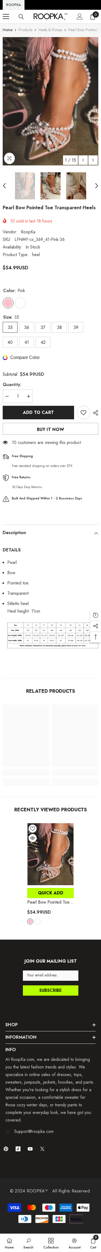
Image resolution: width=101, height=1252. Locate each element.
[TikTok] (18, 1149)
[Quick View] (33, 838)
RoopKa (28, 232)
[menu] (6, 16)
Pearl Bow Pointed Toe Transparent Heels (49, 902)
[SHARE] (94, 412)
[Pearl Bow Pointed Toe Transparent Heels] (50, 854)
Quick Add (50, 893)
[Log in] (80, 16)
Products (25, 29)
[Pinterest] (6, 1149)
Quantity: (12, 384)
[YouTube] (30, 1149)
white (37, 921)
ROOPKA (13, 4)
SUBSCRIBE (50, 990)
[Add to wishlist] (83, 412)
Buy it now (50, 429)
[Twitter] (42, 1149)
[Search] (21, 17)
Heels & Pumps (50, 29)
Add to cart (38, 412)
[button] (83, 160)
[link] (26, 772)
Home (7, 29)
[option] (50, 101)
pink (30, 921)
